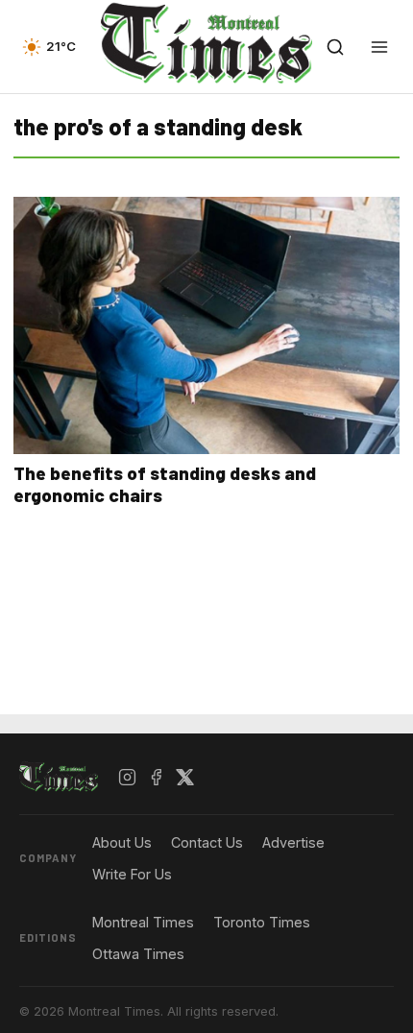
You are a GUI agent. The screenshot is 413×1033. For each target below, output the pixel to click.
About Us (122, 842)
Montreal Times (143, 922)
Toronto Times (261, 922)
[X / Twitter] (185, 777)
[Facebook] (156, 777)
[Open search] (335, 47)
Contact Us (207, 842)
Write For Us (132, 874)
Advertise (293, 842)
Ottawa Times (138, 954)
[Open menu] (379, 47)
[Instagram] (127, 777)
